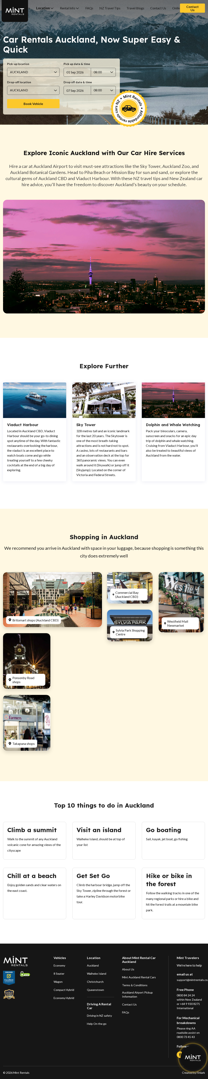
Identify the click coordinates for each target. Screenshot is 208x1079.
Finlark (200, 1072)
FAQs (89, 8)
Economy (59, 965)
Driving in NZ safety (99, 1015)
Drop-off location (19, 82)
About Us (128, 969)
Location (43, 8)
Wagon (58, 981)
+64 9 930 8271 (190, 1004)
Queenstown (95, 990)
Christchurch (95, 981)
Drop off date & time (78, 82)
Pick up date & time (77, 64)
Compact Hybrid (64, 990)
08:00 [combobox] (98, 72)
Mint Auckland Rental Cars (139, 977)
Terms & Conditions (134, 985)
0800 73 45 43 (186, 1037)
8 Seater (59, 973)
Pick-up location (18, 64)
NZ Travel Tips (109, 8)
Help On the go (96, 1023)
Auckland (93, 965)
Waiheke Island (96, 973)
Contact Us (158, 8)
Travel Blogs (135, 8)
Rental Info (67, 8)
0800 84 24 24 (186, 995)
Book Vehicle (33, 104)
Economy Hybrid (64, 998)
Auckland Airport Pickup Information (137, 994)
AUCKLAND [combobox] (19, 72)
